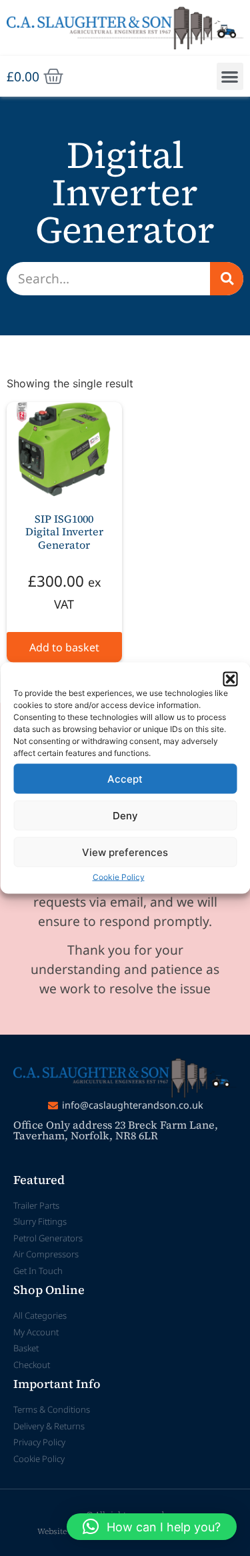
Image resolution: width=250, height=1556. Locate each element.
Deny (125, 815)
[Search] (226, 278)
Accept (125, 778)
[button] (230, 679)
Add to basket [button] (64, 647)
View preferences (125, 851)
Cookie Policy (119, 877)
